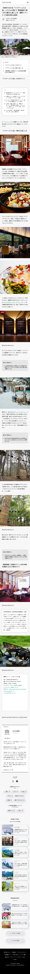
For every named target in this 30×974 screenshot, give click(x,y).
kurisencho (16, 873)
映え (20, 810)
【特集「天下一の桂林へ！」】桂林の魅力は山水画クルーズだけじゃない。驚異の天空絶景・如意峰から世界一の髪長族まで (20, 854)
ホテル (9, 795)
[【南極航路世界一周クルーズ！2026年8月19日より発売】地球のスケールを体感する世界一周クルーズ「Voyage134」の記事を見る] (7, 830)
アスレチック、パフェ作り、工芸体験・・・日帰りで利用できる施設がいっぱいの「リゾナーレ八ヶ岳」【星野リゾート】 (16, 556)
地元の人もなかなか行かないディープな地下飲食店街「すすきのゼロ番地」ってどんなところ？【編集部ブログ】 (19, 915)
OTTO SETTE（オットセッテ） (12, 302)
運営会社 (14, 952)
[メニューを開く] (27, 2)
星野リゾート (11, 810)
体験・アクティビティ (19, 800)
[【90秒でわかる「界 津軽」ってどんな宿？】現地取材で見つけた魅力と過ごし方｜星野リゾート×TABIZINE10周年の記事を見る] (6, 924)
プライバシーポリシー (22, 952)
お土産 (23, 791)
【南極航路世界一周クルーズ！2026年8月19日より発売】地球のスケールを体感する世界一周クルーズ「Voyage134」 (20, 831)
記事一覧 (6, 957)
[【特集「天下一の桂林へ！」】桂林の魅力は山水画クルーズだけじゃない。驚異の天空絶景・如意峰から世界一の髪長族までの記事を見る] (7, 852)
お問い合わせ (15, 954)
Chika (15, 884)
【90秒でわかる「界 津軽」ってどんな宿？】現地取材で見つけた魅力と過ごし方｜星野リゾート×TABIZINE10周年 (19, 924)
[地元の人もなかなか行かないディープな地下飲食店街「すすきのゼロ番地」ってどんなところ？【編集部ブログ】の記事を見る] (6, 915)
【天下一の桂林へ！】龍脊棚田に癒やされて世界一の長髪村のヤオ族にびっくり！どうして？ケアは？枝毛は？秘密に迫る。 (20, 842)
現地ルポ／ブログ (18, 795)
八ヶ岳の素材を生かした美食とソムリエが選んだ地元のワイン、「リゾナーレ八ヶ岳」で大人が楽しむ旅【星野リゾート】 (16, 367)
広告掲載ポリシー (8, 954)
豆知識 (8, 800)
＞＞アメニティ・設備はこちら (10, 687)
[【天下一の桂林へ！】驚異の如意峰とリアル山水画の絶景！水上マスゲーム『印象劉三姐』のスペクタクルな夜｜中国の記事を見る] (7, 864)
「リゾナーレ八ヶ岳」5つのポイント (12, 65)
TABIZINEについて (7, 952)
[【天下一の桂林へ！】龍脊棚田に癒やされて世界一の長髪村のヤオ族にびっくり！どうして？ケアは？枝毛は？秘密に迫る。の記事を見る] (7, 841)
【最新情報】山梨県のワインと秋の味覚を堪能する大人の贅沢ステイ (14, 71)
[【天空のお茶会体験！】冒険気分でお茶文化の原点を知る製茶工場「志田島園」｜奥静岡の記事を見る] (7, 875)
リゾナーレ (7, 122)
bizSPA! (15, 959)
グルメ (15, 791)
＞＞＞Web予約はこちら (8, 693)
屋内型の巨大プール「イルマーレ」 (17, 412)
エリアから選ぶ (16, 940)
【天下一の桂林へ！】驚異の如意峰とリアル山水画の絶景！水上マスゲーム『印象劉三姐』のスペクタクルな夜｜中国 (20, 865)
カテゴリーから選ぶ (16, 933)
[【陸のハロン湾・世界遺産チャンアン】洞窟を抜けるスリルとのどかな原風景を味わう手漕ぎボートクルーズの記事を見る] (7, 886)
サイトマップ (12, 957)
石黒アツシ (16, 839)
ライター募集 (22, 954)
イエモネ (19, 957)
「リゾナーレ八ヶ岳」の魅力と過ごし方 (13, 68)
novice (23, 957)
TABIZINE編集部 (13, 18)
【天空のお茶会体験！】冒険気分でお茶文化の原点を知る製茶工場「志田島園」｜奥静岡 (20, 876)
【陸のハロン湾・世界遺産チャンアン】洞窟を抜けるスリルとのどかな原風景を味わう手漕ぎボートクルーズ (20, 888)
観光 (7, 791)
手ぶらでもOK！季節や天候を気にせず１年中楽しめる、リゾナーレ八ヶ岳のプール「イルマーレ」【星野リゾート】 (16, 440)
